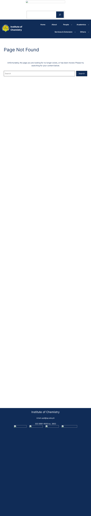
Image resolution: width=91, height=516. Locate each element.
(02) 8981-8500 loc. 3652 (45, 424)
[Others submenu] (88, 32)
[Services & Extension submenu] (75, 32)
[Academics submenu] (88, 24)
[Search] (60, 14)
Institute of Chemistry (45, 412)
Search (82, 73)
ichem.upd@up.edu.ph (45, 418)
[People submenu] (71, 24)
